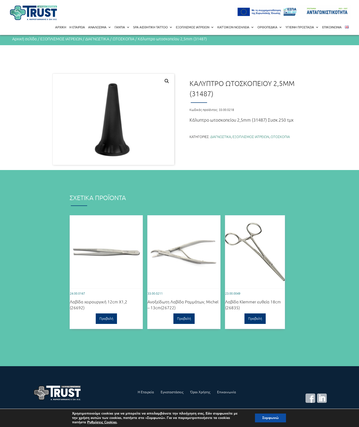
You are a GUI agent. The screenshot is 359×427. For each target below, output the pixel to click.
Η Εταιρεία (146, 392)
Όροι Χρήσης (200, 392)
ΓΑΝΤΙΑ (120, 27)
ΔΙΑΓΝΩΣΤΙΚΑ (97, 39)
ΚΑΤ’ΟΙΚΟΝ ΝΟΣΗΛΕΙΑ (233, 27)
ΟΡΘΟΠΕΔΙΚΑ (267, 27)
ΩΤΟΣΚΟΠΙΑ (123, 39)
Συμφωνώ (270, 418)
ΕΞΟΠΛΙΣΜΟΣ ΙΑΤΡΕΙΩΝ (192, 27)
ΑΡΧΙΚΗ (60, 27)
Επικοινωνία (226, 392)
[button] (166, 81)
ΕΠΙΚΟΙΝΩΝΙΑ (332, 27)
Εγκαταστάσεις (172, 392)
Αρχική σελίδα (24, 39)
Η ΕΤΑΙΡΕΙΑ (77, 27)
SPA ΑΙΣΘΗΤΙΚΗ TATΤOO (150, 27)
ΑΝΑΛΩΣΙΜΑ (97, 27)
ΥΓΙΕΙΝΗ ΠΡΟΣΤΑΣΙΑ (299, 27)
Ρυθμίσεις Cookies (102, 422)
